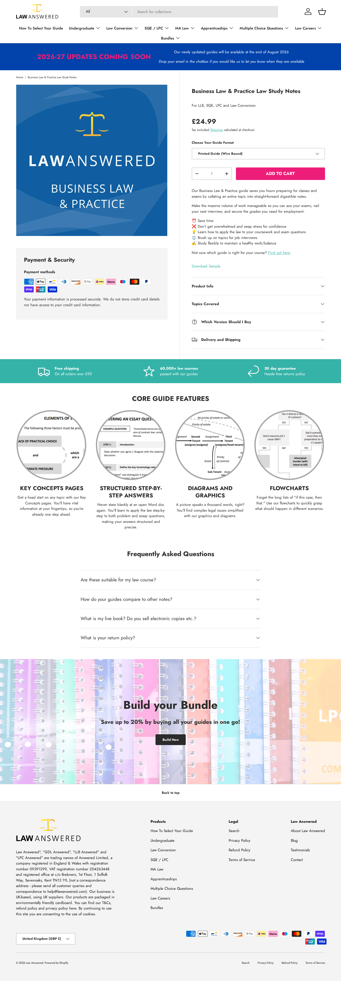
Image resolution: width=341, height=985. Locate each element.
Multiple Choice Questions (261, 28)
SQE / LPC (154, 28)
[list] (91, 160)
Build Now (171, 739)
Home (19, 77)
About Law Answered (308, 831)
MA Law (182, 28)
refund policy (26, 908)
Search (234, 831)
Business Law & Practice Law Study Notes (52, 77)
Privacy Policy (239, 840)
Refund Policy (239, 850)
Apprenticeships (214, 28)
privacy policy (57, 908)
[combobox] (179, 11)
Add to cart (280, 173)
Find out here (279, 252)
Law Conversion (119, 28)
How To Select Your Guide (41, 28)
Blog (294, 840)
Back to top (170, 792)
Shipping (216, 129)
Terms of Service (242, 860)
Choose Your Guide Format (213, 142)
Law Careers (305, 28)
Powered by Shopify (56, 963)
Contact (297, 860)
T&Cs (106, 903)
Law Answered (34, 963)
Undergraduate (81, 28)
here (72, 908)
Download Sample (206, 266)
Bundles (167, 38)
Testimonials (300, 850)
